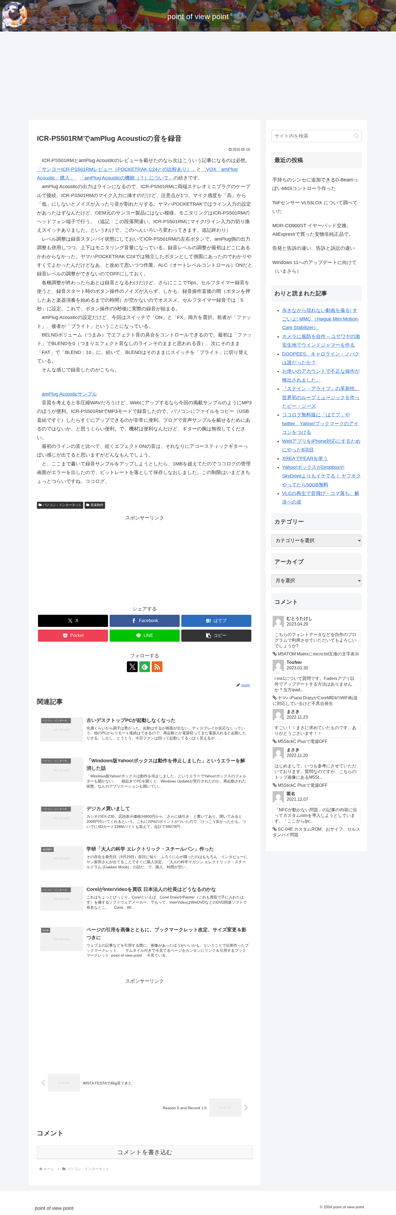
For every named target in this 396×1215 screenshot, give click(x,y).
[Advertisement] (198, 75)
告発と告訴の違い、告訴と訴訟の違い (313, 248)
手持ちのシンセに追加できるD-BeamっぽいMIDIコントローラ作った (315, 184)
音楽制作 (97, 505)
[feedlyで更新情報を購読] (144, 666)
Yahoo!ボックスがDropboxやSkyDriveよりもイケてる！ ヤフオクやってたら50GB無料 (321, 476)
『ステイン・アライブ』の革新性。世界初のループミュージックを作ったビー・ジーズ (321, 397)
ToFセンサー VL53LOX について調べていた (314, 207)
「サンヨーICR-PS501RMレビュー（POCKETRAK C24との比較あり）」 (116, 169)
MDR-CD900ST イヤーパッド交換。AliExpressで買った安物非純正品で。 (312, 230)
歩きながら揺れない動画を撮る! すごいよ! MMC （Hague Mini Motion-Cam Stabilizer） (320, 319)
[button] (216, 636)
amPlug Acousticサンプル (69, 394)
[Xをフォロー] (132, 666)
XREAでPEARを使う (305, 458)
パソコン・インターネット (62, 505)
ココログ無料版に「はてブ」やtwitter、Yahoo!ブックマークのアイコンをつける (320, 423)
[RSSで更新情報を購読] (157, 666)
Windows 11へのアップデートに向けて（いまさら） (314, 267)
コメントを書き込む (144, 1152)
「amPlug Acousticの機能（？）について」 (126, 178)
